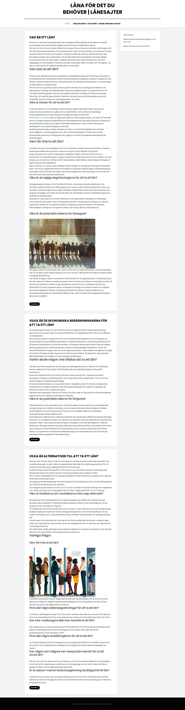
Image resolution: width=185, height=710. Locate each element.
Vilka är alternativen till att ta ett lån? (63, 456)
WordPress (108, 704)
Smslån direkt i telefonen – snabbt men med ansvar (96, 23)
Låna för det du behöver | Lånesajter (92, 9)
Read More (34, 304)
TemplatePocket (92, 704)
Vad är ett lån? (42, 37)
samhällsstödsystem (60, 488)
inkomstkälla (100, 378)
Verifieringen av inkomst (39, 118)
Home (67, 23)
